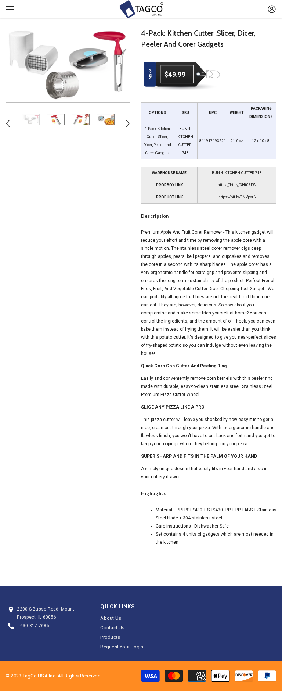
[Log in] (271, 9)
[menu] (10, 9)
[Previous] (7, 123)
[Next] (127, 123)
